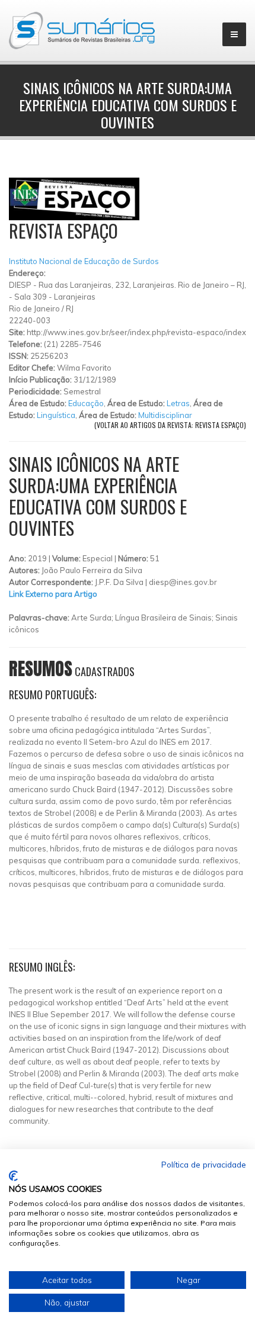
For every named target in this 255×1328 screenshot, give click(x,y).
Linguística (56, 415)
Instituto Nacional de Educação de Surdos (84, 261)
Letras (178, 403)
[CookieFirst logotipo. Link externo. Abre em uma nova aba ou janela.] (13, 1176)
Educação (86, 403)
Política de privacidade (203, 1164)
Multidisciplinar (165, 415)
